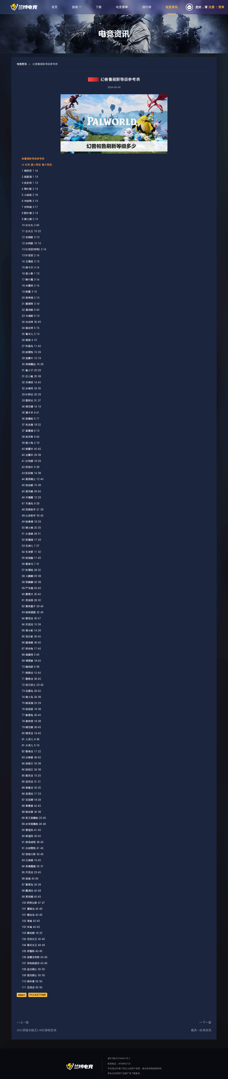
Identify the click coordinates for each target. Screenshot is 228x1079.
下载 (99, 7)
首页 (55, 7)
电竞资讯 (172, 7)
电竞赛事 (122, 7)
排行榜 (146, 7)
